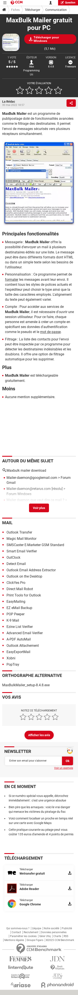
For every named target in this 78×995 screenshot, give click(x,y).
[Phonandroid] (57, 985)
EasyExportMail (18, 652)
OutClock (13, 557)
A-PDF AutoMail (18, 639)
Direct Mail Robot (19, 589)
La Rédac (8, 101)
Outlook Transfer (19, 532)
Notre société (51, 928)
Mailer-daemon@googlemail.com (31, 478)
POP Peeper (15, 614)
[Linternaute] (20, 967)
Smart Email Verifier (21, 551)
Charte (57, 936)
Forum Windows (18, 494)
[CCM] (16, 2)
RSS (66, 936)
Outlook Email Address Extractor (31, 570)
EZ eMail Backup (19, 608)
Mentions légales (14, 940)
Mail (7, 522)
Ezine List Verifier (19, 627)
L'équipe (36, 928)
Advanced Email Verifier (24, 633)
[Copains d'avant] (20, 976)
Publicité (67, 928)
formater (11, 279)
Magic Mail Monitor (21, 539)
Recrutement (31, 932)
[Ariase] (20, 984)
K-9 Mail (12, 620)
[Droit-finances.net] (57, 967)
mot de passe (50, 332)
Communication (56, 9)
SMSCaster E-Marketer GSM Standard (35, 545)
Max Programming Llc (31, 70)
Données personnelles (54, 932)
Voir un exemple (63, 768)
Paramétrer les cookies (23, 936)
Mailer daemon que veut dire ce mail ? (35, 500)
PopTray (12, 664)
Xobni (10, 658)
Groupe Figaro (35, 940)
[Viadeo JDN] (57, 976)
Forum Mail (15, 505)
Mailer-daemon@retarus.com (28, 489)
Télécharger (32, 9)
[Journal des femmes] (20, 959)
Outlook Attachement (22, 646)
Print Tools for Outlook (23, 595)
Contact (16, 932)
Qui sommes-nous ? (17, 928)
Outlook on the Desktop (24, 576)
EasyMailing (15, 601)
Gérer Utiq (45, 936)
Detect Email (16, 564)
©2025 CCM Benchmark (60, 940)
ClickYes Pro (15, 583)
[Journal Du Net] (57, 959)
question (70, 2)
